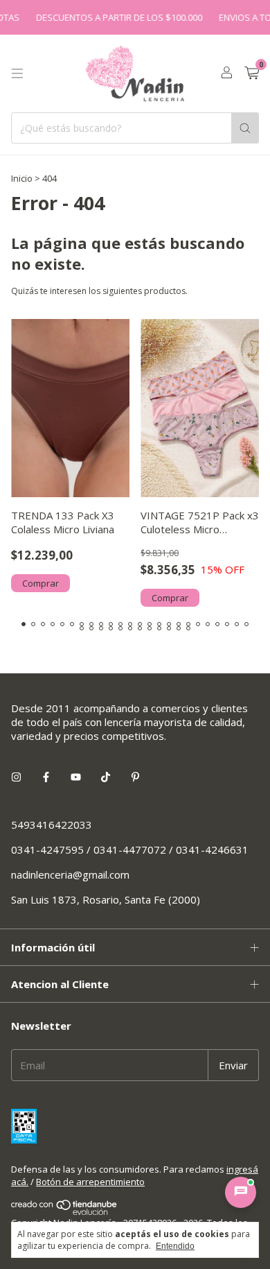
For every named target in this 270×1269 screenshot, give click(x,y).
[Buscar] (245, 128)
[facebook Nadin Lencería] (46, 777)
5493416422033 (51, 824)
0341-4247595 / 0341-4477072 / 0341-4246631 (130, 849)
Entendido (175, 1246)
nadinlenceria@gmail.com (70, 874)
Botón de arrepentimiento (90, 1181)
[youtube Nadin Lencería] (76, 777)
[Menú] (17, 73)
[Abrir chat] (240, 1192)
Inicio (22, 178)
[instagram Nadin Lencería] (16, 777)
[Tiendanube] (64, 1211)
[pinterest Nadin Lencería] (135, 777)
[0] (251, 74)
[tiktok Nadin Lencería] (105, 777)
